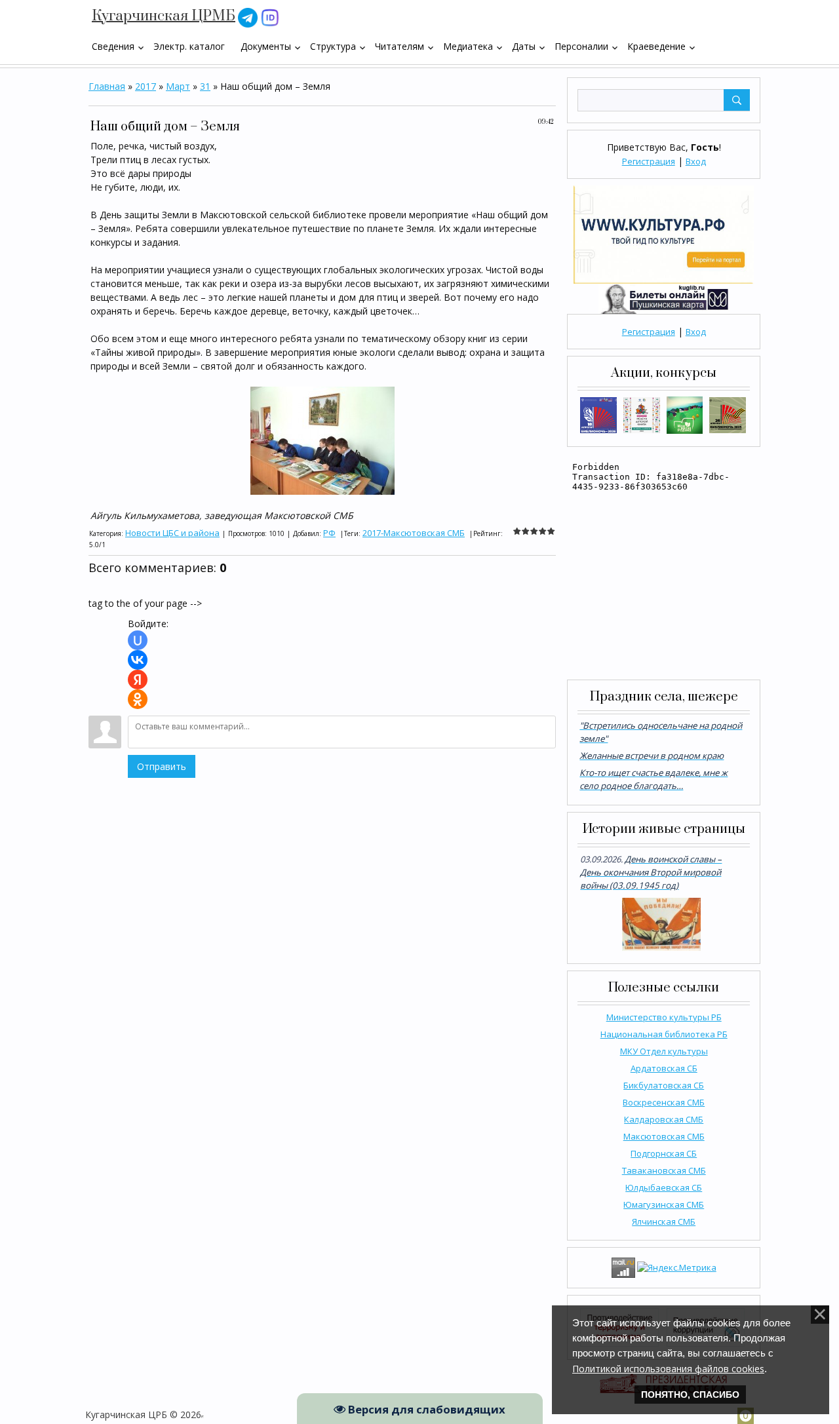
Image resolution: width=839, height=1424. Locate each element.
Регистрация (648, 161)
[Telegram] (248, 16)
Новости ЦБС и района (172, 533)
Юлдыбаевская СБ (663, 1187)
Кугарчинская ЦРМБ (163, 16)
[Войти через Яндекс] (137, 679)
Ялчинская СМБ (663, 1221)
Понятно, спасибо (690, 1394)
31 (205, 86)
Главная (106, 86)
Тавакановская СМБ (664, 1170)
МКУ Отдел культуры (664, 1051)
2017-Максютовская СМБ (413, 533)
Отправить (161, 766)
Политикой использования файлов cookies (668, 1368)
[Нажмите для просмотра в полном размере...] (322, 439)
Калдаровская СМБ (663, 1119)
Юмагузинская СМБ (663, 1204)
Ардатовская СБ (664, 1068)
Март (178, 86)
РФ (329, 533)
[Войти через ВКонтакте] (137, 660)
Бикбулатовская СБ (663, 1085)
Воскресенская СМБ (664, 1102)
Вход (696, 161)
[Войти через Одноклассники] (137, 699)
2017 (145, 86)
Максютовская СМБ (664, 1136)
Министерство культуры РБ (664, 1017)
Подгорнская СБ (664, 1153)
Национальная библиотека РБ (664, 1034)
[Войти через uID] (137, 640)
